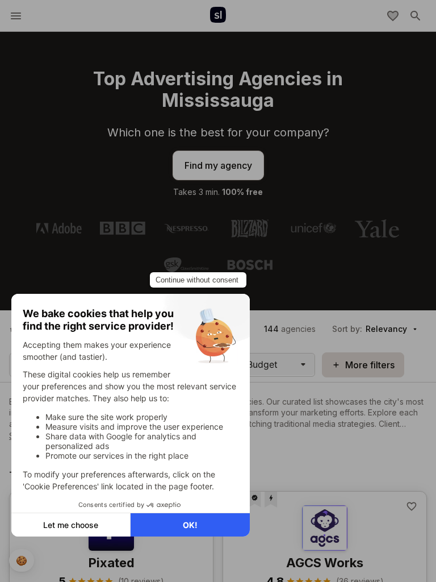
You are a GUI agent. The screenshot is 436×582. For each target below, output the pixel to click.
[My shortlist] (393, 16)
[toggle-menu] (16, 16)
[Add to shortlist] (411, 506)
